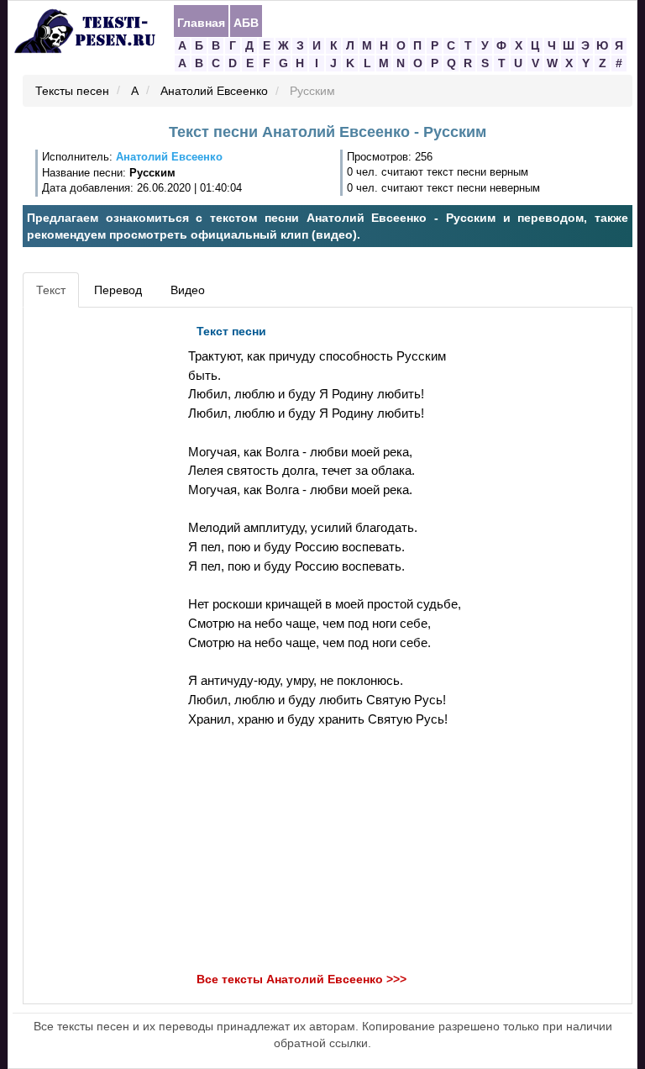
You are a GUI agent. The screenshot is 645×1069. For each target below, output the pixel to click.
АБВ (246, 21)
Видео (187, 290)
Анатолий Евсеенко (214, 91)
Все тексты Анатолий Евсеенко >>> (301, 980)
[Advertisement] (103, 568)
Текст (51, 290)
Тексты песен (72, 91)
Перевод (118, 290)
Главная (201, 21)
